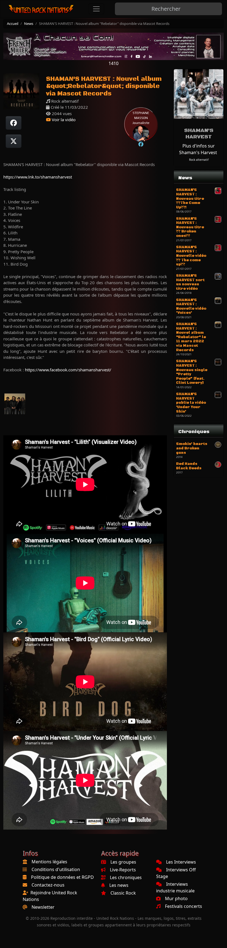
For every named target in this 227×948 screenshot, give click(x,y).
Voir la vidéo (63, 119)
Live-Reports (123, 870)
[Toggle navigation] (96, 8)
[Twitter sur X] (14, 141)
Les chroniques (126, 877)
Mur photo (176, 898)
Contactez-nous (48, 885)
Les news (118, 885)
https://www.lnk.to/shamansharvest (37, 177)
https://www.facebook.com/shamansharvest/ (68, 369)
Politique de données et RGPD (62, 877)
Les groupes (123, 862)
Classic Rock (123, 893)
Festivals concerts (183, 906)
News (28, 23)
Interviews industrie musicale (175, 887)
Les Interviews (181, 862)
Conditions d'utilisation (56, 869)
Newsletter (43, 907)
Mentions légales (49, 862)
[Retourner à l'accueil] (41, 9)
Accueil (12, 23)
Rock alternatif (198, 160)
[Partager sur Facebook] (14, 123)
